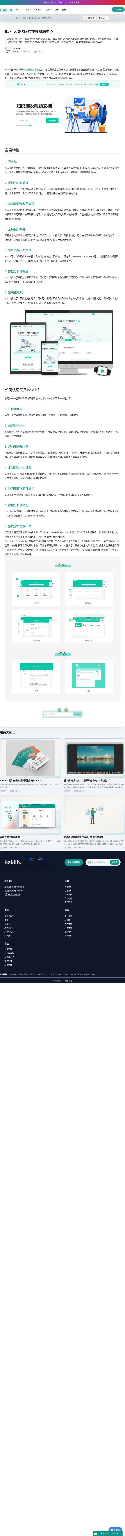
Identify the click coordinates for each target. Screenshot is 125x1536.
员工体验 (68, 935)
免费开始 (118, 10)
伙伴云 (46, 974)
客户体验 (68, 931)
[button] (103, 18)
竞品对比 (68, 898)
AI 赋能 (67, 920)
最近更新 (8, 927)
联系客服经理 (14, 894)
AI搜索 (115, 862)
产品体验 (68, 927)
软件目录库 (22, 974)
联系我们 (68, 890)
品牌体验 (68, 924)
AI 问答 (7, 935)
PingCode (69, 974)
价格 (64, 9)
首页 (17, 18)
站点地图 (8, 965)
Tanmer (16, 48)
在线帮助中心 (32, 69)
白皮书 (7, 924)
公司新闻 (68, 894)
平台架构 (68, 916)
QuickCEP (60, 974)
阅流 (52, 974)
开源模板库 (9, 953)
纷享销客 (39, 974)
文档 (57, 9)
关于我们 (68, 887)
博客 (24, 18)
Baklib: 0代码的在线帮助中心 (40, 18)
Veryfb (93, 974)
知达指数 (8, 961)
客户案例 (68, 902)
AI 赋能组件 (9, 957)
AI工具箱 (77, 974)
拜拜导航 (85, 974)
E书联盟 (31, 974)
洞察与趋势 (9, 916)
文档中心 (8, 931)
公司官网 (8, 949)
